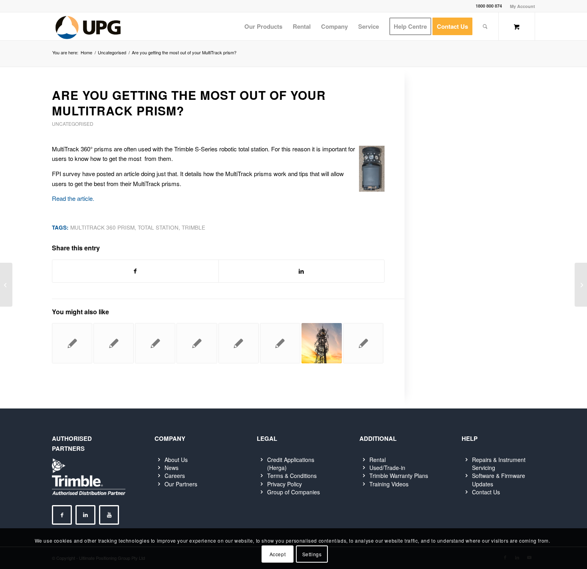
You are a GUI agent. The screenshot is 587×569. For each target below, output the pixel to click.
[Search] (485, 26)
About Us (176, 460)
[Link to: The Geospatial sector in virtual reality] (196, 343)
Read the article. (73, 198)
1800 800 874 (489, 6)
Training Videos (389, 484)
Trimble (193, 227)
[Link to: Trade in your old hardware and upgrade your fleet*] (238, 343)
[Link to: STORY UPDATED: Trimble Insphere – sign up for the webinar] (72, 343)
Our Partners (181, 484)
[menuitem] (520, 6)
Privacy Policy (284, 484)
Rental (377, 460)
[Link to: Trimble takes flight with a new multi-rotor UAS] (113, 343)
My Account (522, 6)
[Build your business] (6, 285)
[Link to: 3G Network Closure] (321, 343)
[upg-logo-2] (88, 26)
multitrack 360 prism (102, 227)
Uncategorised (72, 123)
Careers (175, 476)
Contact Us (486, 492)
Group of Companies (293, 492)
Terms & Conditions (292, 476)
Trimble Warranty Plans (398, 476)
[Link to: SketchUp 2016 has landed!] (280, 343)
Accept (278, 553)
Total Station (158, 227)
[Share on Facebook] (135, 271)
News (171, 468)
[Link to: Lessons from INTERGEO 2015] (363, 343)
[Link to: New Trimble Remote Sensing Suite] (155, 343)
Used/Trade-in (387, 468)
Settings (312, 553)
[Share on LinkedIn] (302, 271)
